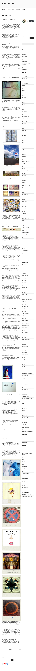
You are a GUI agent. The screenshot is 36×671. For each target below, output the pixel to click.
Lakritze (23, 168)
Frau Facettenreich (25, 118)
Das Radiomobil (24, 442)
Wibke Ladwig (24, 234)
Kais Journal (24, 154)
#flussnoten (16, 57)
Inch (23, 140)
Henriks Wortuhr (24, 304)
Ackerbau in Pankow (25, 76)
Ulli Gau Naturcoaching (25, 391)
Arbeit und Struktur (25, 83)
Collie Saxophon (24, 287)
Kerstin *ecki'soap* (25, 159)
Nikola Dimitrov (24, 330)
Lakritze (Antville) (25, 170)
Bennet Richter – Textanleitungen (27, 373)
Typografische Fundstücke (26, 67)
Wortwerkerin (24, 489)
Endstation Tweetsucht (8, 19)
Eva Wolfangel (24, 264)
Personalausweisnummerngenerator (27, 59)
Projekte (8, 9)
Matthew (23, 464)
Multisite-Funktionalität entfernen (27, 494)
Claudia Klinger (24, 99)
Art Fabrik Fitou (24, 278)
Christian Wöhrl (24, 97)
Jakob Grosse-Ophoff (25, 313)
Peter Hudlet (24, 337)
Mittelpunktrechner (25, 413)
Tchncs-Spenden (25, 250)
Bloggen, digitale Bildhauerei (10, 226)
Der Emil (23, 104)
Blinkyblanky (24, 88)
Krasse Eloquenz (24, 56)
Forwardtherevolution (25, 116)
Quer (23, 196)
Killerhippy (24, 54)
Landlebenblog (24, 173)
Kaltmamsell (24, 156)
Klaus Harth (24, 318)
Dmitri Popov (24, 292)
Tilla (23, 225)
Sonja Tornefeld (24, 61)
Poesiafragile (24, 344)
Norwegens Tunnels (25, 468)
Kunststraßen (18, 9)
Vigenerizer (24, 420)
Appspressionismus (25, 275)
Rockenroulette (24, 201)
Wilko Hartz (24, 424)
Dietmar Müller (24, 290)
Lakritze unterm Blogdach (26, 171)
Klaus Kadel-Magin (25, 320)
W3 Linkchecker (24, 422)
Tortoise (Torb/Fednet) (25, 227)
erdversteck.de (24, 294)
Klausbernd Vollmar (25, 166)
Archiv (23, 41)
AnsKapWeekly (5, 255)
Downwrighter (24, 111)
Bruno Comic (24, 282)
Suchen (23, 36)
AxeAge (23, 85)
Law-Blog (23, 410)
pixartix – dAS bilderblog (26, 342)
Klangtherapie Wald (25, 384)
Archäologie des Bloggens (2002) (27, 398)
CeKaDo (23, 95)
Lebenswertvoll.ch (5, 236)
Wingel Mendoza (24, 364)
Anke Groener (24, 81)
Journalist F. (24, 152)
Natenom (23, 187)
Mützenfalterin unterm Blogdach (27, 185)
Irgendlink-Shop (24, 32)
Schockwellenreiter (25, 204)
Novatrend (24, 189)
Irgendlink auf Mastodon (26, 144)
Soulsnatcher (24, 213)
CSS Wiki (23, 403)
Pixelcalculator (24, 415)
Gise (23, 128)
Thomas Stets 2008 (25, 473)
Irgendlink (8, 3)
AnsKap (15, 249)
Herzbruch (24, 135)
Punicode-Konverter (25, 417)
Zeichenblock (24, 366)
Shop (13, 9)
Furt (23, 459)
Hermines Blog (24, 133)
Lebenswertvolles (25, 387)
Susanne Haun (24, 352)
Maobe (23, 178)
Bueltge (23, 401)
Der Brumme (24, 49)
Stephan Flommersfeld (25, 218)
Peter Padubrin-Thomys (25, 339)
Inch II (23, 142)
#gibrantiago (9, 58)
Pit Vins (23, 192)
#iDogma (9, 59)
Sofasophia (24, 208)
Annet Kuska (24, 273)
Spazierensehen (24, 215)
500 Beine (24, 74)
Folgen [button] (31, 21)
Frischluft (23, 457)
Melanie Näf (24, 180)
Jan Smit (23, 461)
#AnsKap (3, 57)
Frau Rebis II (24, 123)
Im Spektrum (24, 447)
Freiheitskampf (24, 126)
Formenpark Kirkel (25, 297)
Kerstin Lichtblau (24, 316)
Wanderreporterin (25, 478)
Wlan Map (24, 253)
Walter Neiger (24, 361)
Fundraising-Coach (25, 408)
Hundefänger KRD (25, 306)
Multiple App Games (7, 440)
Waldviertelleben (24, 230)
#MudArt (5, 59)
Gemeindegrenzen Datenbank (26, 429)
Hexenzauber (24, 137)
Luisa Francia (24, 175)
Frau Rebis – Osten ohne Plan (26, 121)
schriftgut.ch (24, 206)
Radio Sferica (24, 197)
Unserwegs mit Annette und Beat (27, 476)
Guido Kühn (24, 301)
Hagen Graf (24, 130)
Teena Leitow (24, 357)
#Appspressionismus (16, 59)
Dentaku (23, 102)
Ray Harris (24, 471)
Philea (23, 190)
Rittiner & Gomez (25, 346)
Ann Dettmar (24, 271)
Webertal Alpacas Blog (25, 232)
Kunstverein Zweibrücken (26, 323)
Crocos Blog (24, 100)
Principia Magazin (25, 194)
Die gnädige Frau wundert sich (26, 107)
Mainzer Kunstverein (25, 325)
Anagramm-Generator (25, 396)
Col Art (23, 285)
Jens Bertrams (24, 52)
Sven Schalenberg (25, 354)
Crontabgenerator (25, 375)
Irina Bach (23, 145)
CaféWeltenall (24, 92)
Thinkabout (24, 223)
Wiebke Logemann (25, 362)
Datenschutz (4, 668)
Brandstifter (24, 280)
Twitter (10, 257)
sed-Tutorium (24, 378)
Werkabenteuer (24, 69)
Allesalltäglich (24, 78)
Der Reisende (24, 289)
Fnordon (23, 248)
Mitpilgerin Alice (24, 466)
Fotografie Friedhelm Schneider (27, 299)
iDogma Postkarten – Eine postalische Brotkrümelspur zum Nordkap (11, 310)
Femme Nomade (24, 114)
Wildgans (23, 237)
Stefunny (23, 216)
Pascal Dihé (24, 334)
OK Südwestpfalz (25, 332)
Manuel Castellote (25, 327)
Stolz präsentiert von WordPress (11, 668)
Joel (23, 149)
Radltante (23, 199)
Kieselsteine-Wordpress (26, 161)
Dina (23, 109)
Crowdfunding (4, 237)
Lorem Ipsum (24, 412)
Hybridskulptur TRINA (25, 308)
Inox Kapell (24, 311)
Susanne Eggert (24, 350)
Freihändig (24, 125)
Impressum (23, 9)
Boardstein (24, 90)
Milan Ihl (23, 182)
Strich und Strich (24, 220)
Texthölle (23, 359)
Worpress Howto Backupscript (27, 496)
